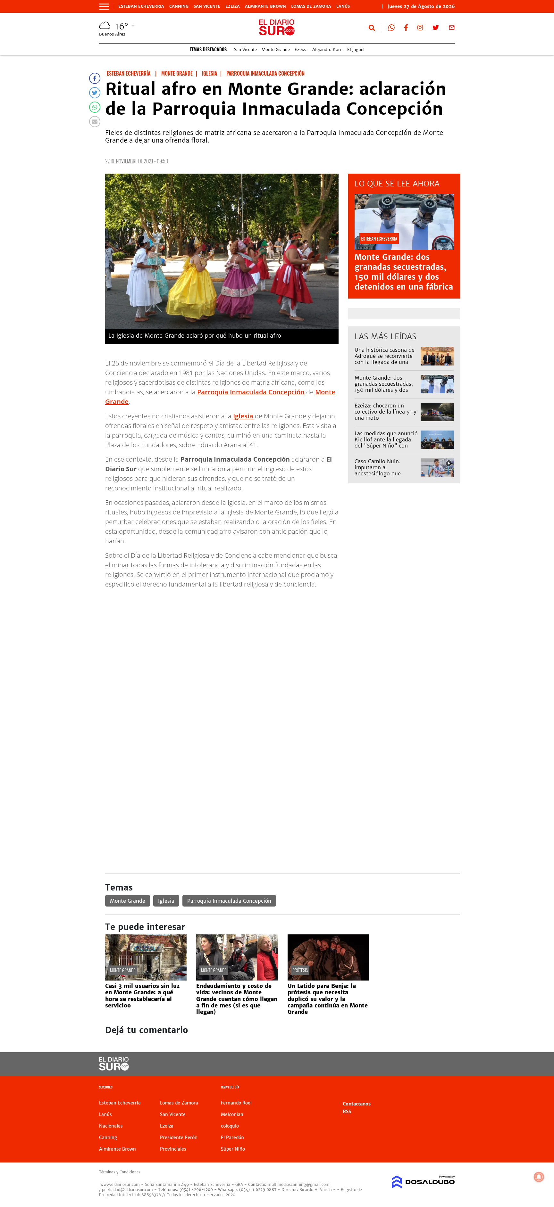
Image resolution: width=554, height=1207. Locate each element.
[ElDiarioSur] (114, 1068)
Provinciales (173, 1149)
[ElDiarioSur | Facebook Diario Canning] (405, 29)
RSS (347, 1111)
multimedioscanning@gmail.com (299, 1184)
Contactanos (357, 1104)
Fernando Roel (236, 1103)
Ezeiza (232, 6)
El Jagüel (356, 49)
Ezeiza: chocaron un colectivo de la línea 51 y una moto (385, 411)
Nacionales (111, 1126)
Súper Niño (233, 1149)
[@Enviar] (94, 121)
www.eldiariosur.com (120, 1184)
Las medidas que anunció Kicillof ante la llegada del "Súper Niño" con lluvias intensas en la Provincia (386, 445)
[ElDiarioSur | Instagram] (420, 29)
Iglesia (243, 416)
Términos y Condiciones (119, 1172)
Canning (179, 6)
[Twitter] (94, 92)
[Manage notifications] (539, 1177)
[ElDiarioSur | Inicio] (448, 1088)
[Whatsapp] (94, 107)
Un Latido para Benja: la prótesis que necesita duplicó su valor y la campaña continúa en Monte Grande (328, 999)
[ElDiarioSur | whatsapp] (391, 29)
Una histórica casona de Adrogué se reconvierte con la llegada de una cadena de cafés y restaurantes (385, 362)
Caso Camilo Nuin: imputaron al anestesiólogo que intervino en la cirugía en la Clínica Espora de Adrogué (386, 476)
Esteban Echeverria (141, 6)
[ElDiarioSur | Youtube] (411, 1064)
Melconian (232, 1114)
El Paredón (232, 1137)
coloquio (230, 1126)
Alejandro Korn (327, 49)
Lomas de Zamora (311, 6)
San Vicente (207, 6)
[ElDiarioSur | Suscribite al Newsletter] (452, 29)
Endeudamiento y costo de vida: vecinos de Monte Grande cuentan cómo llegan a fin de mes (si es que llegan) (236, 999)
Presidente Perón (178, 1137)
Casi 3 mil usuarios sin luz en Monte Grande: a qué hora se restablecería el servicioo (142, 995)
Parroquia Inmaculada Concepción (251, 392)
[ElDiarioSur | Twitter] (435, 29)
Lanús (343, 6)
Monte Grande (276, 49)
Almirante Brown (265, 6)
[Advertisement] (282, 639)
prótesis (300, 970)
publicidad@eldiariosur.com (127, 1189)
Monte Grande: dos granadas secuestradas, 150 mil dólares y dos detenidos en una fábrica (404, 272)
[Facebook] (94, 78)
